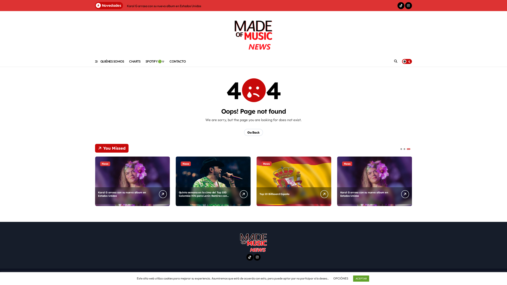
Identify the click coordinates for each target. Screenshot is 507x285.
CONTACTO (178, 61)
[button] (408, 181)
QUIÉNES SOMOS (112, 61)
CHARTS (134, 61)
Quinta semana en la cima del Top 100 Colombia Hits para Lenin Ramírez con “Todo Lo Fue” (203, 196)
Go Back (253, 132)
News (105, 163)
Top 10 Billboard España (274, 194)
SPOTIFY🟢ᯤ (155, 61)
